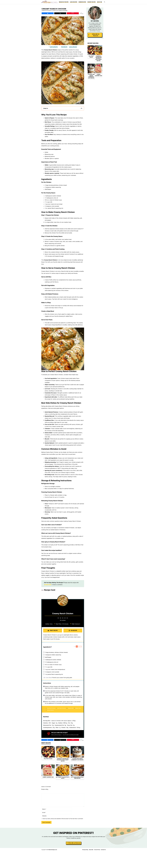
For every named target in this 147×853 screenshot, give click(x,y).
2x (79, 646)
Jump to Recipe (54, 46)
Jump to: (45, 108)
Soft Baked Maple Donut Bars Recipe (77, 777)
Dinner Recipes (82, 2)
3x (81, 646)
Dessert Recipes (91, 2)
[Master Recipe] (49, 2)
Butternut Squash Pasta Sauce (62, 777)
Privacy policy (85, 849)
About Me (91, 849)
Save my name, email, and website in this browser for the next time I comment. (63, 818)
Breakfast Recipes (64, 2)
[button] (104, 2)
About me (99, 2)
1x (76, 646)
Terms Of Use (97, 849)
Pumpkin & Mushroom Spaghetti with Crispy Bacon (63, 760)
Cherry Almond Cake (48, 777)
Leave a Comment (63, 10)
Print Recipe (64, 46)
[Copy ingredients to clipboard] (51, 646)
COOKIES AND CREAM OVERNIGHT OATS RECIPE (77, 759)
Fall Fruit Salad (48, 758)
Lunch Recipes (73, 2)
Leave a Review (73, 46)
